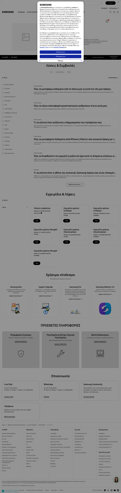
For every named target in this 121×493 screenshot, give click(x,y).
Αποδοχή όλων (60, 52)
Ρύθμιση (60, 61)
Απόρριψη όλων (60, 56)
